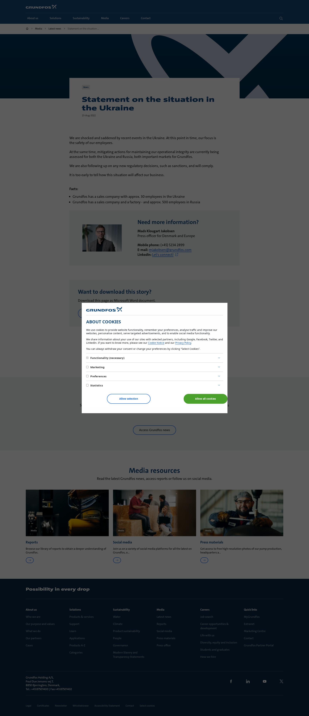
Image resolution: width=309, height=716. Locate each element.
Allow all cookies (205, 398)
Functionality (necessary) (107, 358)
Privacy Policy (183, 342)
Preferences (98, 376)
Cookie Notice (156, 342)
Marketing (97, 367)
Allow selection (128, 398)
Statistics (96, 385)
